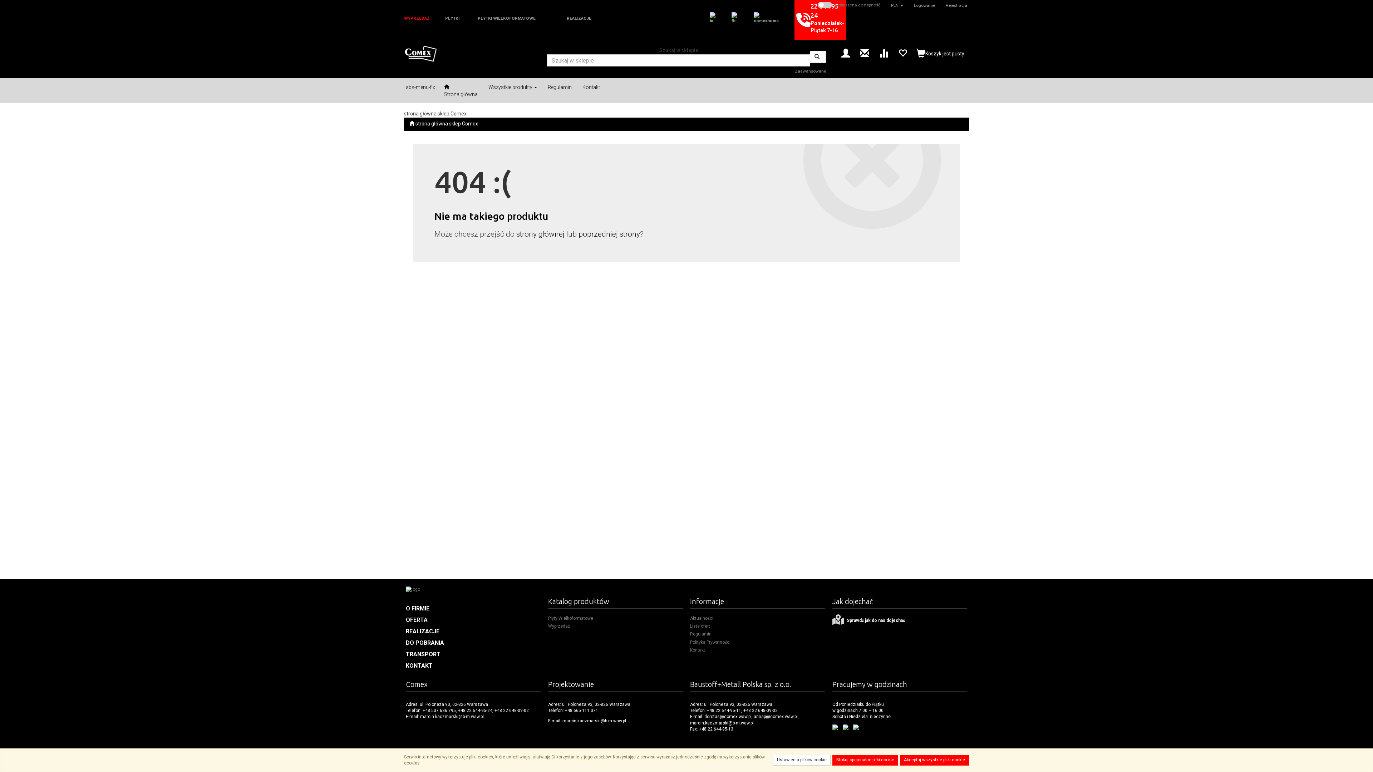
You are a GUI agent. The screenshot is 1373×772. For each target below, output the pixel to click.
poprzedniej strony (609, 234)
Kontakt (697, 650)
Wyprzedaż (559, 626)
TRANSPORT (423, 654)
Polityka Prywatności (710, 642)
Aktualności (701, 618)
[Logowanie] (846, 52)
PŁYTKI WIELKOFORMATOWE (507, 18)
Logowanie (924, 5)
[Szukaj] (818, 57)
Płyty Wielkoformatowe (570, 618)
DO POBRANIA (425, 642)
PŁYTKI (452, 18)
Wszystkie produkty (510, 87)
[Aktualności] (865, 52)
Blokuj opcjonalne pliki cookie (865, 759)
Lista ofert (700, 626)
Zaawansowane (810, 71)
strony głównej (540, 234)
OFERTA (417, 620)
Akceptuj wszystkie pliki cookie (934, 759)
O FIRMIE (417, 608)
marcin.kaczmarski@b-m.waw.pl (452, 716)
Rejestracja (956, 5)
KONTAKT (419, 665)
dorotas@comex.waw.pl (728, 716)
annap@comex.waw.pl (776, 716)
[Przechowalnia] (903, 52)
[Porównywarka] (884, 52)
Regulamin (701, 634)
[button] (897, 5)
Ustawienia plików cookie (802, 759)
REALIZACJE (579, 18)
